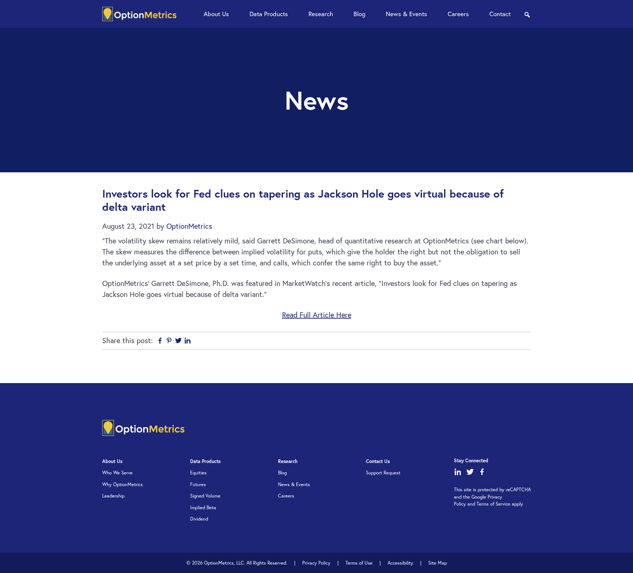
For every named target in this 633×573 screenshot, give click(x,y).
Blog (282, 473)
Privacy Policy (316, 563)
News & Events (294, 484)
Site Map (437, 563)
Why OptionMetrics (122, 484)
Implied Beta (203, 507)
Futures (198, 484)
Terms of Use (359, 563)
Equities (198, 473)
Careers (286, 496)
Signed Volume (205, 496)
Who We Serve (117, 473)
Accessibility (400, 563)
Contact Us (378, 461)
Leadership (113, 496)
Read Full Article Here (316, 315)
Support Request (383, 473)
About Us (112, 461)
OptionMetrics (139, 14)
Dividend (199, 519)
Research (287, 461)
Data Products (205, 461)
